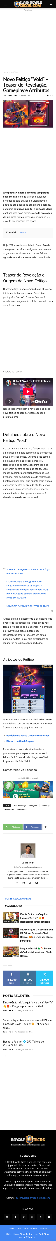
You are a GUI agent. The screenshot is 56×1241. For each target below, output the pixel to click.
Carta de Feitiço (19, 805)
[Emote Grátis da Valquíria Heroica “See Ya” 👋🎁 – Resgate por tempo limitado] (11, 917)
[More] (45, 827)
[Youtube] (37, 883)
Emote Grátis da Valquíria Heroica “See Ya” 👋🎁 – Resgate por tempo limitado (35, 918)
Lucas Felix (12, 95)
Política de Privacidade (27, 1228)
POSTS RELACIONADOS (18, 898)
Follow (28, 972)
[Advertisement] (28, 39)
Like (11, 972)
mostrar (23, 232)
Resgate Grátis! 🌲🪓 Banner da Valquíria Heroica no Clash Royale (36, 952)
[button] (5, 4)
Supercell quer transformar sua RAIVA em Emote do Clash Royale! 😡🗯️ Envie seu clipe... (27, 1023)
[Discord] (7, 1217)
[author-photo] (28, 858)
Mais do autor (14, 905)
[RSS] (32, 1217)
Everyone (33, 805)
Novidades (21, 809)
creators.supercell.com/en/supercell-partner (30, 1188)
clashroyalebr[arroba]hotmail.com (33, 1197)
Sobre (11, 1228)
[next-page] (10, 964)
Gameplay (45, 805)
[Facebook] (18, 883)
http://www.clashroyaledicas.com (28, 867)
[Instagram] (24, 883)
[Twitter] (31, 883)
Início (5, 72)
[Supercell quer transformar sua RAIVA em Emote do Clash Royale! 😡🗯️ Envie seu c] (11, 933)
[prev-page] (5, 964)
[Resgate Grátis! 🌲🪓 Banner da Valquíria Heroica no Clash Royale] (11, 951)
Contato (43, 1228)
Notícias (14, 72)
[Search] (51, 4)
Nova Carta (9, 809)
